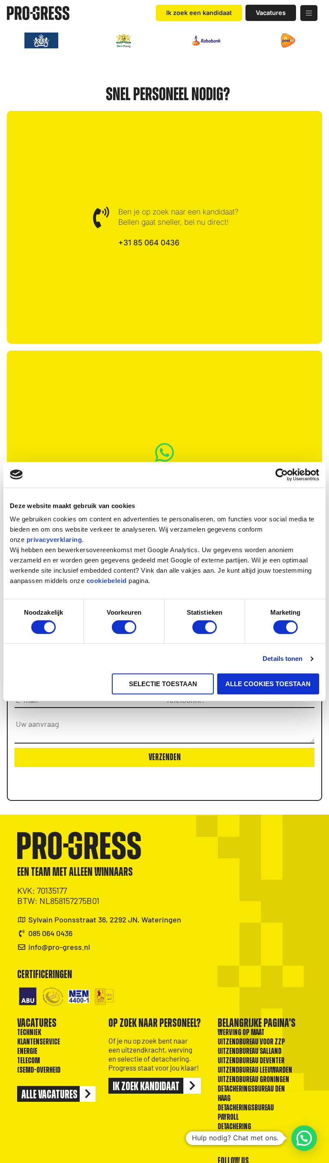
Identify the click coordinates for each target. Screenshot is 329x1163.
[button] (304, 1138)
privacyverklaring (54, 539)
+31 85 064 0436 (148, 242)
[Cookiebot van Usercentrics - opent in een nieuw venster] (281, 474)
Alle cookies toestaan (268, 683)
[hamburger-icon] (308, 13)
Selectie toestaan (163, 683)
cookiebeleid (107, 580)
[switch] (124, 627)
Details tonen (282, 658)
